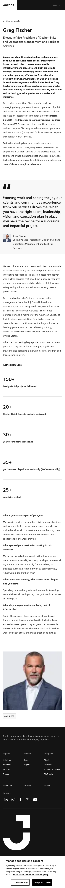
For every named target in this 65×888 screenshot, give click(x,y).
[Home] (8, 5)
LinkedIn (6, 800)
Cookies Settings (20, 882)
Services (6, 769)
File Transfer (49, 774)
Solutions (7, 764)
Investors (27, 785)
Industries (7, 760)
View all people (13, 21)
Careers (47, 785)
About (46, 760)
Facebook (21, 800)
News (25, 760)
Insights (26, 764)
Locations (48, 764)
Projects (6, 774)
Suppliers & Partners (52, 769)
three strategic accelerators (26, 164)
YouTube (35, 800)
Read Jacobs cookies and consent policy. (31, 874)
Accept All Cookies (42, 882)
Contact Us (7, 785)
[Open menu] (55, 5)
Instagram (13, 800)
